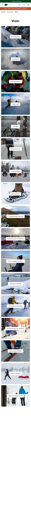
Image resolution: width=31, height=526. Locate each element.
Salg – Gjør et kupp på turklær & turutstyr (15, 8)
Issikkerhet (15, 59)
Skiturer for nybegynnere (15, 396)
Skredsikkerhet (15, 36)
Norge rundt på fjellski (15, 351)
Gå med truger (15, 194)
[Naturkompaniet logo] (6, 5)
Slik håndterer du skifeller (16, 306)
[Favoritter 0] (24, 5)
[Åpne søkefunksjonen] (19, 5)
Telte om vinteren (15, 81)
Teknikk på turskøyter (15, 283)
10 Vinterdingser (15, 171)
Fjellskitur (15, 126)
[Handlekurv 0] (28, 5)
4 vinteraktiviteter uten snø (15, 216)
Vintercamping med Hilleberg (16, 239)
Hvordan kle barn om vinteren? (15, 328)
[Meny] (2, 5)
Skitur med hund (15, 149)
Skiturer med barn (15, 373)
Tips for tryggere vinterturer (15, 261)
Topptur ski (15, 104)
